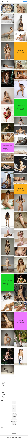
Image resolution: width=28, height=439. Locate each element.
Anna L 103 (3, 382)
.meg (14, 432)
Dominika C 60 (4, 387)
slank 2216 (14, 406)
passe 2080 (14, 411)
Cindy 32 (3, 397)
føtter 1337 (14, 422)
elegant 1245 (14, 424)
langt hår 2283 (14, 405)
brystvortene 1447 (14, 419)
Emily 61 (3, 386)
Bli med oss (25, 1)
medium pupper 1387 (14, 421)
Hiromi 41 (3, 395)
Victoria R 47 (3, 394)
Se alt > (14, 398)
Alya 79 (3, 385)
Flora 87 (3, 383)
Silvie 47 (3, 393)
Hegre (6, 1)
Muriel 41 (3, 396)
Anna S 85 (3, 384)
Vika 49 (3, 392)
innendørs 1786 (14, 414)
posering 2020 (14, 413)
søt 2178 (14, 408)
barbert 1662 (14, 416)
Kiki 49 (3, 391)
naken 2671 (14, 403)
